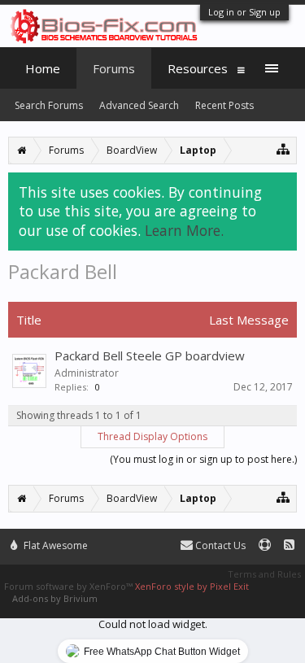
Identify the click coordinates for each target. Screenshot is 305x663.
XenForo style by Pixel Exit (192, 586)
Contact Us (219, 545)
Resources (198, 68)
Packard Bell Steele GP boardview (149, 355)
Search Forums (49, 105)
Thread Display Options (152, 436)
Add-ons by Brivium (55, 598)
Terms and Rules (264, 574)
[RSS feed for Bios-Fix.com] (289, 545)
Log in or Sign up (244, 12)
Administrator (86, 373)
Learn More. (184, 230)
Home (42, 68)
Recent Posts (224, 105)
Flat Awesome (54, 545)
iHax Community (152, 538)
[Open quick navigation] (283, 148)
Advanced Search (139, 105)
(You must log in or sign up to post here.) (203, 459)
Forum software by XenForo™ (69, 586)
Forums (114, 68)
